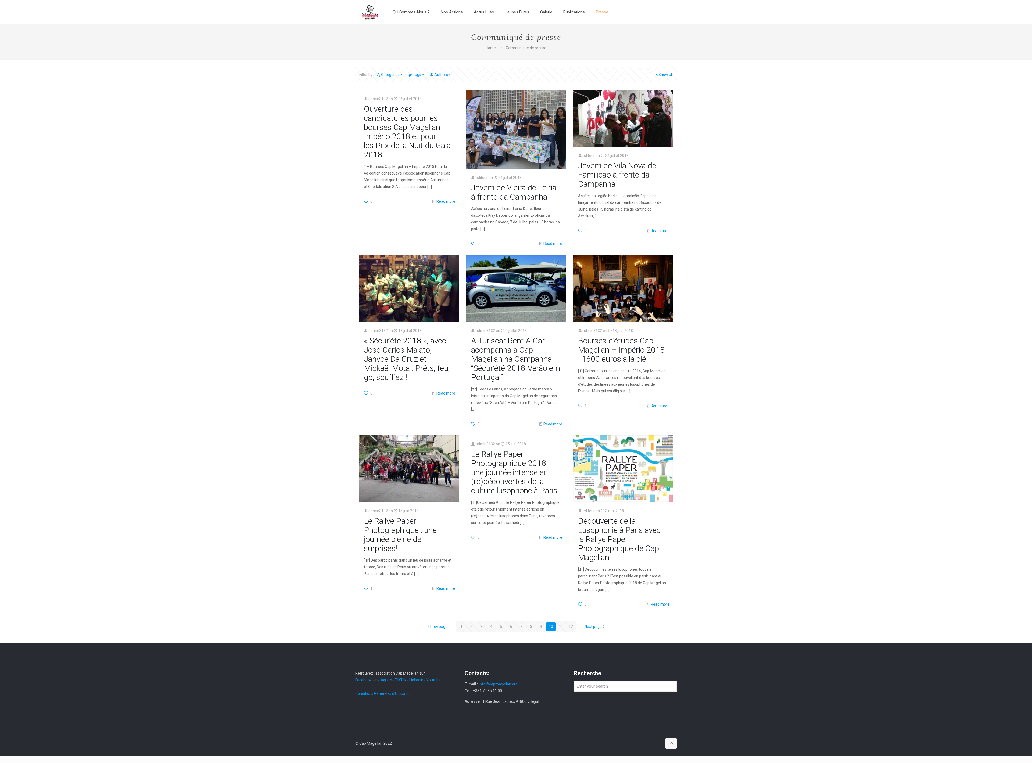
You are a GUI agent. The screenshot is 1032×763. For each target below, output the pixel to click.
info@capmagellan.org (498, 684)
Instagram (383, 680)
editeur (482, 177)
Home (491, 48)
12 (571, 626)
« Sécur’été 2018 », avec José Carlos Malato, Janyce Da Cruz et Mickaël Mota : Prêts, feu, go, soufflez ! (407, 359)
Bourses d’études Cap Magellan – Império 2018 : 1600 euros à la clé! (621, 350)
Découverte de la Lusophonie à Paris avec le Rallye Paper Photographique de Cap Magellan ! (619, 539)
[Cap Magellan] (370, 12)
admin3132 (378, 99)
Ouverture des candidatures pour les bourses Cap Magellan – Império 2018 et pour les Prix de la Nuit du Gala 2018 (407, 131)
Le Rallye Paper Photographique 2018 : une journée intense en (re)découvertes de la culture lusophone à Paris (514, 472)
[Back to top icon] (671, 743)
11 (561, 626)
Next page (593, 626)
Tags (417, 75)
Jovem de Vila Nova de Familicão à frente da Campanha (617, 175)
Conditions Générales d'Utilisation (383, 693)
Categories (390, 75)
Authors (441, 75)
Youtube (433, 680)
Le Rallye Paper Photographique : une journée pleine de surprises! (400, 534)
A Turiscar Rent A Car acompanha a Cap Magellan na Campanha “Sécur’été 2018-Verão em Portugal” (515, 359)
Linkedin (416, 680)
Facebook (363, 680)
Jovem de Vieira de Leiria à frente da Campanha (513, 192)
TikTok (400, 680)
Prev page (438, 626)
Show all (665, 75)
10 (551, 626)
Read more (445, 201)
